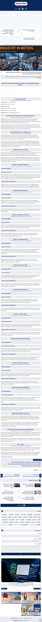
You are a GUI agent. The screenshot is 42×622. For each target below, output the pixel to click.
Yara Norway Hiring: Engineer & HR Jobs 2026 (28, 30)
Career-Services (36, 588)
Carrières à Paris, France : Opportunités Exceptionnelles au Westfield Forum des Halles (28, 492)
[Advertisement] (21, 19)
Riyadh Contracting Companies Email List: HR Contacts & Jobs (31, 601)
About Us (30, 618)
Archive (25, 618)
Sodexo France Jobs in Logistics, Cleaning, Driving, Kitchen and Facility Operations (7, 499)
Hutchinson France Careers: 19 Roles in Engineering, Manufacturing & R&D (28, 485)
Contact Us (21, 618)
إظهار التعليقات (20, 505)
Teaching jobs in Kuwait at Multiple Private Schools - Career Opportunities (31, 613)
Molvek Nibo (15, 620)
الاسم (38, 533)
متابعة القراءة (5, 588)
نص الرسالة (37, 543)
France (5, 44)
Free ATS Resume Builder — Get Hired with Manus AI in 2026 (21, 583)
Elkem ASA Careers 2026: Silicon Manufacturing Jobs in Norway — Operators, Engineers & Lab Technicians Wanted (7, 32)
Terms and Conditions (14, 618)
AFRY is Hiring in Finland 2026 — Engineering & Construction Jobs (25, 462)
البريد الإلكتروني (36, 538)
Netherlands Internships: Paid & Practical (30, 465)
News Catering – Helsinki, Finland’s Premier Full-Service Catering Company (23, 464)
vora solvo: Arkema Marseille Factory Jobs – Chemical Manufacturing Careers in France (7, 486)
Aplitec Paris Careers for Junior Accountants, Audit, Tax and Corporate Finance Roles (7, 492)
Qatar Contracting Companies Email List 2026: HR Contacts (11, 601)
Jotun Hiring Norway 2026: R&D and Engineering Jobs (28, 39)
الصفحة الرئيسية (39, 44)
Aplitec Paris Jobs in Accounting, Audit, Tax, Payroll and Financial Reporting (28, 498)
